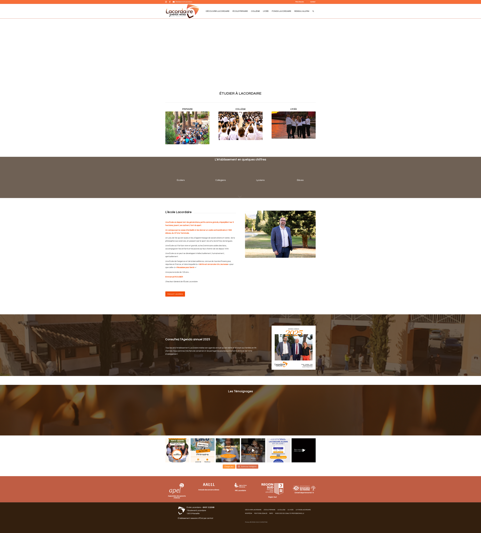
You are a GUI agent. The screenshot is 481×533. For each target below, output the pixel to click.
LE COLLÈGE (281, 509)
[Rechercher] (313, 11)
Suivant (310, 51)
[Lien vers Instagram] (166, 2)
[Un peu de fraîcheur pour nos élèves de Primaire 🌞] (203, 450)
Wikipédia (248, 513)
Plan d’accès (299, 2)
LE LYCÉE (290, 509)
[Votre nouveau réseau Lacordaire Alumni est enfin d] (278, 450)
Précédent (171, 51)
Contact (312, 2)
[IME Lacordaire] (240, 485)
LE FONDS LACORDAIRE (303, 509)
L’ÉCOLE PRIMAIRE (269, 509)
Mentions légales (260, 513)
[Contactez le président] (208, 484)
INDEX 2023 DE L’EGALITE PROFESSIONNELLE (289, 513)
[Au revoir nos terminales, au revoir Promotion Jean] (253, 450)
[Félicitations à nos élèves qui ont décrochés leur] (177, 450)
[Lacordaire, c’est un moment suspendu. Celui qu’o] (304, 450)
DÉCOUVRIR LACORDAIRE (253, 509)
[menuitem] (297, 2)
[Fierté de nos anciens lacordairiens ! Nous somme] (228, 450)
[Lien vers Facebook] (170, 2)
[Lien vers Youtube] (173, 2)
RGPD (271, 513)
